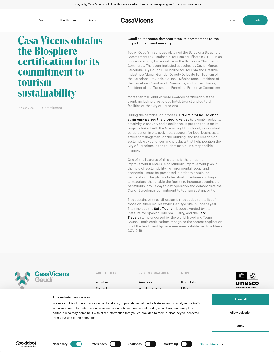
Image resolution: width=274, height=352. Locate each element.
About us (102, 282)
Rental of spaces (150, 288)
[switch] (115, 344)
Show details (209, 344)
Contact (101, 288)
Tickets (255, 20)
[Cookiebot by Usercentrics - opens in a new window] (26, 344)
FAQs (184, 288)
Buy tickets (188, 282)
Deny (240, 325)
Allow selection (240, 312)
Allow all (240, 299)
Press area (145, 282)
